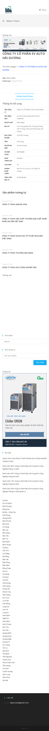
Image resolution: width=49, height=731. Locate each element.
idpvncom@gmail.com (19, 702)
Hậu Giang (6, 586)
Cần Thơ (6, 550)
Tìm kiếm (40, 362)
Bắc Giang (6, 533)
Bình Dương (7, 506)
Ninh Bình (6, 621)
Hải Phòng (6, 515)
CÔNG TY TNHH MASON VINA (14, 204)
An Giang (6, 527)
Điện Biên (6, 565)
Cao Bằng (6, 553)
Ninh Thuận (7, 624)
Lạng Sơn (6, 606)
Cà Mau (5, 547)
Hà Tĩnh (5, 580)
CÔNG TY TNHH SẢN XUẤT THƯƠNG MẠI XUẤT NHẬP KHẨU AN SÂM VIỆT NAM (24, 220)
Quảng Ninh (7, 518)
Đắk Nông (6, 562)
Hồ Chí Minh (7, 503)
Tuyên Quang (8, 671)
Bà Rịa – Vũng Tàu (9, 512)
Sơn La (5, 648)
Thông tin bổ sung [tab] (24, 96)
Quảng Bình (7, 633)
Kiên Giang (6, 595)
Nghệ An (6, 618)
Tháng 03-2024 (16, 81)
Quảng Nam (7, 636)
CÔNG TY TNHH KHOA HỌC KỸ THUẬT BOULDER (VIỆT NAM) (22, 237)
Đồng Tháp (7, 568)
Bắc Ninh (6, 524)
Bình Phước (7, 521)
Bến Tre (5, 539)
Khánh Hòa (7, 592)
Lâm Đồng (6, 603)
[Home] (3, 21)
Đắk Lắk (5, 559)
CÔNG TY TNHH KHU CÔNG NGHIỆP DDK (19, 267)
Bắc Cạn (5, 530)
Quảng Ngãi (7, 639)
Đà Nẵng (6, 556)
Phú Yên (6, 630)
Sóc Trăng (6, 645)
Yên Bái (5, 680)
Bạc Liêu (6, 536)
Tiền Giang (6, 665)
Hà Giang (6, 574)
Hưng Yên (6, 589)
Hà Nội (5, 500)
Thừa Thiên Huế (8, 662)
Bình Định (6, 541)
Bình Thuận (7, 545)
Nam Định (6, 615)
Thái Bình (6, 654)
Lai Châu (6, 601)
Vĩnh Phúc (6, 677)
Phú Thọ (6, 627)
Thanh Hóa (7, 660)
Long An (6, 612)
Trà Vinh (6, 668)
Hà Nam (6, 577)
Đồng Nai (6, 509)
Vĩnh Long (6, 674)
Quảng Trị (6, 642)
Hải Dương (7, 583)
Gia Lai (5, 571)
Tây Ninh (6, 651)
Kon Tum (6, 598)
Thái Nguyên (7, 656)
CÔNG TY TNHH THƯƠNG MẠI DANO (17, 253)
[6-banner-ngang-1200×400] (25, 44)
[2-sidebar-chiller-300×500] (25, 410)
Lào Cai (5, 609)
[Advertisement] (24, 301)
